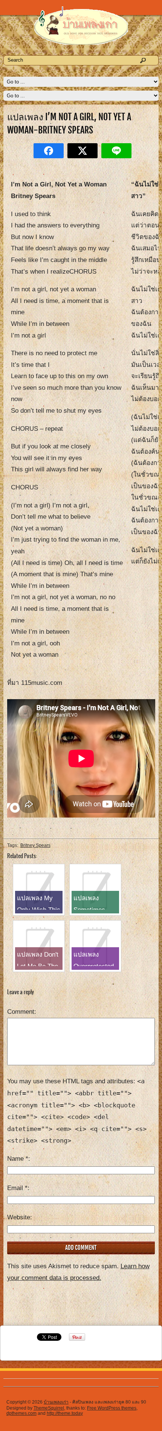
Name (17, 1158)
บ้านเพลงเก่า (56, 1402)
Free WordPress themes (111, 1408)
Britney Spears (35, 845)
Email (17, 1188)
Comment (20, 1011)
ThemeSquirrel (49, 1408)
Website (18, 1217)
